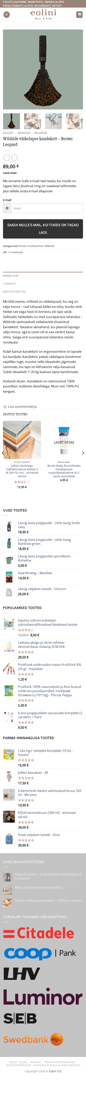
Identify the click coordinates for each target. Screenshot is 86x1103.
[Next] (76, 70)
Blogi (23, 1062)
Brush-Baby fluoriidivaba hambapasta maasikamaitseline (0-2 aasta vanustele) (64, 471)
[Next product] (6, 157)
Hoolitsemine (35, 246)
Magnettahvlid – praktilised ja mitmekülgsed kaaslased (48, 876)
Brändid (24, 133)
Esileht (8, 133)
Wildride (40, 133)
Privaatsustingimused (60, 1062)
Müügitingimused (18, 1065)
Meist (13, 1062)
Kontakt (36, 1062)
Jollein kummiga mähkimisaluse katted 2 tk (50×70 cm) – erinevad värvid (22, 471)
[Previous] (9, 70)
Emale (22, 246)
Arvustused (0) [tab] (14, 291)
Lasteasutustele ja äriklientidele (57, 1065)
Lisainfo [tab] (9, 283)
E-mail (7, 200)
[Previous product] (14, 157)
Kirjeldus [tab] (10, 275)
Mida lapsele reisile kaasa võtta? (39, 887)
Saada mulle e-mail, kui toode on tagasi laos (43, 229)
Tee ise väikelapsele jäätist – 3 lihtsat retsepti (48, 901)
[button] (6, 14)
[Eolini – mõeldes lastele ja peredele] (43, 14)
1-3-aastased (15, 252)
